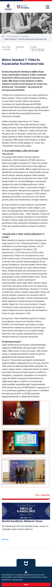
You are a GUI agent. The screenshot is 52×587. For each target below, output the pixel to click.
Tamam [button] (26, 584)
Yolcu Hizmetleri (12, 36)
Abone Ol (20, 47)
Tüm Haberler (42, 495)
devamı (5, 539)
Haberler (25, 36)
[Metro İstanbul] (17, 7)
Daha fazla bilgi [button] (17, 580)
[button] (47, 7)
